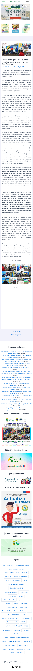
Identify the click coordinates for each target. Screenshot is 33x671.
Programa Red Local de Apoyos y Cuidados (16, 637)
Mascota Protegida (12, 622)
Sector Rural (26, 641)
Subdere (11, 649)
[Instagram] (20, 667)
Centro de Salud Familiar (12, 572)
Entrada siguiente (16, 335)
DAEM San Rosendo (8, 600)
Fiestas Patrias (6, 611)
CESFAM (24, 572)
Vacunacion (20, 652)
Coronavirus (24, 592)
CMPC (25, 580)
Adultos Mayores (8, 565)
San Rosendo (15, 67)
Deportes (7, 603)
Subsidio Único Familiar (23, 649)
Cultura (21, 596)
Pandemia (27, 630)
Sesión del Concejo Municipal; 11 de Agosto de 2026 (16, 404)
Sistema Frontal (23, 645)
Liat (29, 611)
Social (22, 67)
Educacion (24, 603)
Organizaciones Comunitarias (11, 630)
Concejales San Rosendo (16, 584)
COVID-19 (12, 596)
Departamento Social (24, 600)
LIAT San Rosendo (13, 614)
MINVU (23, 622)
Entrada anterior (16, 331)
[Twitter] (16, 667)
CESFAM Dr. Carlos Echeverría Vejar (16, 576)
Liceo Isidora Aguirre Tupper (10, 618)
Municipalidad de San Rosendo (16, 626)
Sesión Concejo (10, 645)
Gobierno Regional (19, 611)
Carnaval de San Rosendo (16, 569)
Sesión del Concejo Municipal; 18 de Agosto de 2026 (16, 367)
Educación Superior (11, 607)
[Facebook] (13, 667)
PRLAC (16, 633)
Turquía (11, 652)
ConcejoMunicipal (11, 592)
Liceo (23, 614)
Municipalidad (7, 67)
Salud (4, 641)
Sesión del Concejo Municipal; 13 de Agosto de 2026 (16, 395)
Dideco (16, 603)
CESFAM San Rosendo (13, 580)
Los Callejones (26, 618)
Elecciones (23, 607)
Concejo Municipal (16, 588)
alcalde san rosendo (22, 565)
